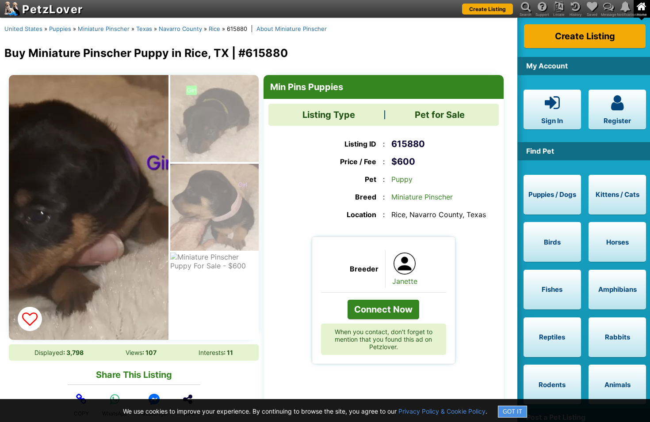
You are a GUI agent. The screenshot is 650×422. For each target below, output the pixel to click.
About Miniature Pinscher (291, 28)
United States (23, 28)
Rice (214, 28)
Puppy (402, 179)
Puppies (60, 28)
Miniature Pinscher (104, 28)
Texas (144, 28)
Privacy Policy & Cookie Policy (442, 411)
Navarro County (180, 28)
